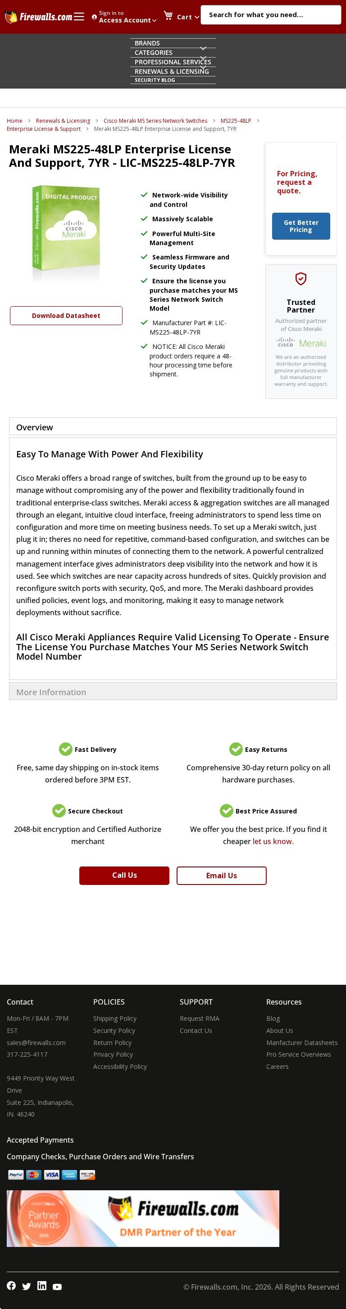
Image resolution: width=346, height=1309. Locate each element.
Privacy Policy (113, 1054)
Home (15, 121)
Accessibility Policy (120, 1066)
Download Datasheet (66, 315)
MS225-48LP (236, 121)
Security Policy (114, 1030)
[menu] (173, 61)
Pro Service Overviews (298, 1054)
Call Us (124, 875)
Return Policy (112, 1042)
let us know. (273, 841)
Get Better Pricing (301, 226)
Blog (273, 1018)
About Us (279, 1030)
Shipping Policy (115, 1018)
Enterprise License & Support (44, 129)
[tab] (173, 426)
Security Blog (155, 79)
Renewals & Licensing (63, 121)
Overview (34, 427)
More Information (51, 692)
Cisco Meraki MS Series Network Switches (155, 121)
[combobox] (271, 15)
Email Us (221, 875)
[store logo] (38, 17)
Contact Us (196, 1030)
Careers (277, 1066)
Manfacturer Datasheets (302, 1042)
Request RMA (199, 1018)
